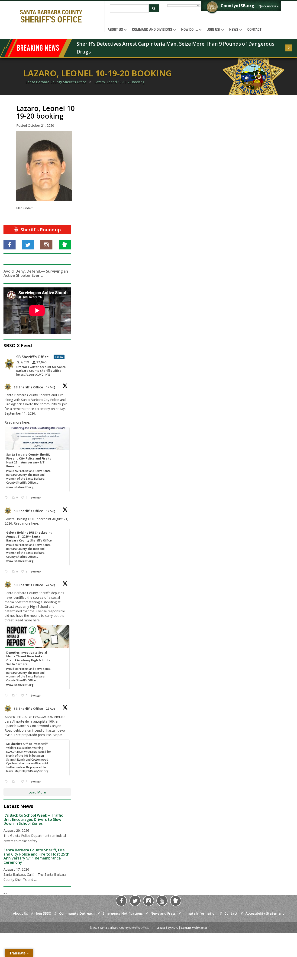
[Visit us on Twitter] (28, 244)
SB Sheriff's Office (28, 387)
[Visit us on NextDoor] (65, 244)
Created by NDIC (167, 928)
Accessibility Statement (264, 913)
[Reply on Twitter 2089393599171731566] (7, 571)
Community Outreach (77, 913)
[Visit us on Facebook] (9, 244)
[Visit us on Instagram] (46, 244)
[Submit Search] (154, 8)
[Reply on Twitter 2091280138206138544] (7, 781)
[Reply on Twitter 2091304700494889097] (7, 695)
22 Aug (51, 585)
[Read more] (288, 47)
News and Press (163, 913)
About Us (20, 913)
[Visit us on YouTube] (162, 900)
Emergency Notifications (123, 913)
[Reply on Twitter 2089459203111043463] (7, 498)
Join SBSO (43, 913)
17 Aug (51, 387)
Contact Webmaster (194, 928)
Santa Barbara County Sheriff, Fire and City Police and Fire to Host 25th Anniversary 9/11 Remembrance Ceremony (36, 856)
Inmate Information (200, 913)
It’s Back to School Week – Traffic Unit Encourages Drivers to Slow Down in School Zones (33, 819)
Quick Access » (268, 6)
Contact (231, 913)
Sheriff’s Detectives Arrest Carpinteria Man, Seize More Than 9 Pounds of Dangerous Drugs (176, 48)
